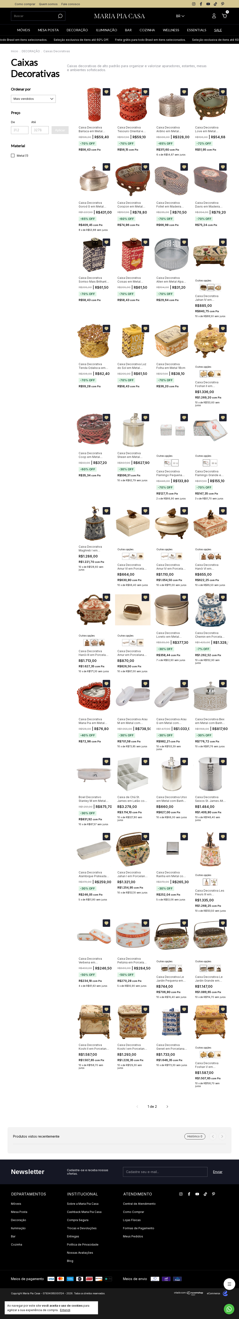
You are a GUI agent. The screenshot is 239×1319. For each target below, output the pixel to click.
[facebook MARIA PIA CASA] (201, 4)
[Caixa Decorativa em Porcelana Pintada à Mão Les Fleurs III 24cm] (206, 882)
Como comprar (25, 4)
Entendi (65, 1310)
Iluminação (18, 1228)
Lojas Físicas (132, 1220)
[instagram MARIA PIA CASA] (194, 4)
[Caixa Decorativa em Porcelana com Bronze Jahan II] (203, 287)
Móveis (16, 1203)
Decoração (18, 1220)
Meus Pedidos (133, 1236)
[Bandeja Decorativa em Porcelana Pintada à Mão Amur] (125, 556)
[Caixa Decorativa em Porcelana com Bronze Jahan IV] (210, 287)
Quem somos (48, 4)
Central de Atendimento (139, 1203)
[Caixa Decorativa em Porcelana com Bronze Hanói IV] (218, 556)
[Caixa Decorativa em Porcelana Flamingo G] (167, 462)
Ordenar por (21, 89)
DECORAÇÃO (77, 30)
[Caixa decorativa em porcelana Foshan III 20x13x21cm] (210, 373)
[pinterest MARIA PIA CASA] (223, 4)
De (13, 122)
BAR (128, 30)
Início (14, 51)
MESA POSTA (48, 30)
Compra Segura (77, 1220)
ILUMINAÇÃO (106, 30)
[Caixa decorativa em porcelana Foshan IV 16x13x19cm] (218, 373)
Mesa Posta (19, 1212)
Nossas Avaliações (80, 1252)
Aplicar (60, 130)
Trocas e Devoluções (82, 1228)
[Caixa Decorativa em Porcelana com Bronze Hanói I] (203, 556)
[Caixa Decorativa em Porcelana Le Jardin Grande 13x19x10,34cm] (164, 968)
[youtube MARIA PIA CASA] (208, 4)
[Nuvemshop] (188, 1294)
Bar (13, 1236)
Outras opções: (203, 280)
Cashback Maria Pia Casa (84, 1212)
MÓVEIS (23, 30)
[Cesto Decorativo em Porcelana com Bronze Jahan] (218, 287)
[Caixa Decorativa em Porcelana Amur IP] (140, 556)
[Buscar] (60, 16)
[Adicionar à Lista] (106, 92)
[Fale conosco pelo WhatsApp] (229, 1309)
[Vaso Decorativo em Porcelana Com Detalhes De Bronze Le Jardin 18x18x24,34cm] (179, 968)
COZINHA (147, 30)
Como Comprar (133, 1212)
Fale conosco (70, 4)
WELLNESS (171, 30)
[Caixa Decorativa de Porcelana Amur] (133, 556)
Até (33, 122)
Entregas (73, 1236)
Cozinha (16, 1244)
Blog (70, 1261)
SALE (218, 30)
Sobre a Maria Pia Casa (82, 1203)
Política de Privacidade (82, 1244)
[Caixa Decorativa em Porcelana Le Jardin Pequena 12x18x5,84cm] (172, 968)
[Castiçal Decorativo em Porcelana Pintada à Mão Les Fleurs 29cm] (213, 882)
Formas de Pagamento (138, 1228)
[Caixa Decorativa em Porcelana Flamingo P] (175, 462)
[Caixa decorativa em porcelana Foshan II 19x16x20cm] (203, 373)
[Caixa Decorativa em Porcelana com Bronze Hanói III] (210, 556)
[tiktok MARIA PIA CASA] (215, 4)
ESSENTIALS (196, 30)
